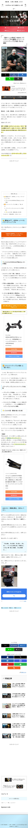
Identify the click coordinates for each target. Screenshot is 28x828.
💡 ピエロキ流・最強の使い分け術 (13, 212)
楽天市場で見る (14, 352)
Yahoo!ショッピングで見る (14, 356)
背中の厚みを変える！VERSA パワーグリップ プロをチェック (14, 306)
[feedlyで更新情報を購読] (20, 664)
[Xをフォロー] (20, 657)
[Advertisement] (14, 176)
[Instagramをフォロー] (20, 660)
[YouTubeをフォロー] (7, 664)
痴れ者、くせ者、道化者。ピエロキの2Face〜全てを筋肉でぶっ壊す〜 (14, 5)
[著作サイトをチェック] (7, 657)
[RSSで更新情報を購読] (14, 667)
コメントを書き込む (14, 798)
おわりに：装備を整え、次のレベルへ (12, 214)
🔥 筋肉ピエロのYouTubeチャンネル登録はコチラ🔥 (14, 97)
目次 (12, 193)
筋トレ (12, 607)
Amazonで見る (14, 349)
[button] (18, 79)
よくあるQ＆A (5, 607)
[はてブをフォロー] (7, 660)
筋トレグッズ (18, 607)
